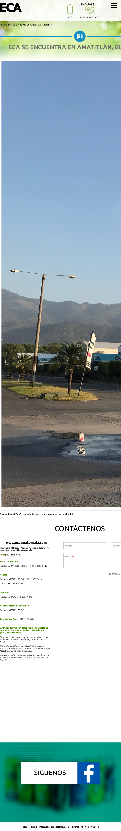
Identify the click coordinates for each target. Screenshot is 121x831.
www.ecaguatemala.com (26, 543)
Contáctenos (80, 528)
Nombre (69, 546)
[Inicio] (18, 8)
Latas (70, 12)
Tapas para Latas (90, 12)
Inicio (3, 24)
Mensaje (69, 556)
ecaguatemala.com (60, 827)
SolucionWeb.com (90, 827)
